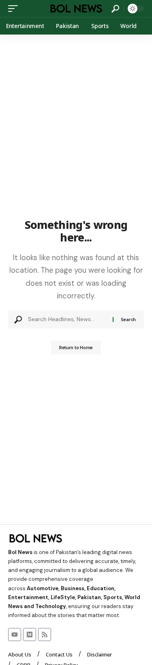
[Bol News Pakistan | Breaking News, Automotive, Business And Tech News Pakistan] (76, 8)
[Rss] (44, 634)
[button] (15, 8)
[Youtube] (14, 634)
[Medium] (29, 634)
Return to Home (76, 347)
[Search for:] (67, 319)
